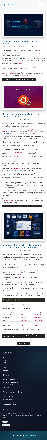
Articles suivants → (23, 343)
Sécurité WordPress (7, 399)
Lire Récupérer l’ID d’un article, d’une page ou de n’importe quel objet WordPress (23, 335)
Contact (4, 362)
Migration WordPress (8, 402)
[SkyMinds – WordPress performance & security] (8, 5)
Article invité (5, 367)
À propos (4, 360)
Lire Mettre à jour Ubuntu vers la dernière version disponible (22, 206)
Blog (3, 357)
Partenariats (5, 370)
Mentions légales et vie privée (17, 435)
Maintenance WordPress (8, 384)
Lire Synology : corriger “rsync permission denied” (18, 79)
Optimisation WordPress (8, 396)
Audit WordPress (6, 387)
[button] (39, 5)
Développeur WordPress (8, 379)
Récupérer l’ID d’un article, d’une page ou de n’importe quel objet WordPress (22, 246)
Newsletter (5, 365)
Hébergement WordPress (9, 404)
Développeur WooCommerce (10, 382)
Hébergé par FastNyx (30, 435)
